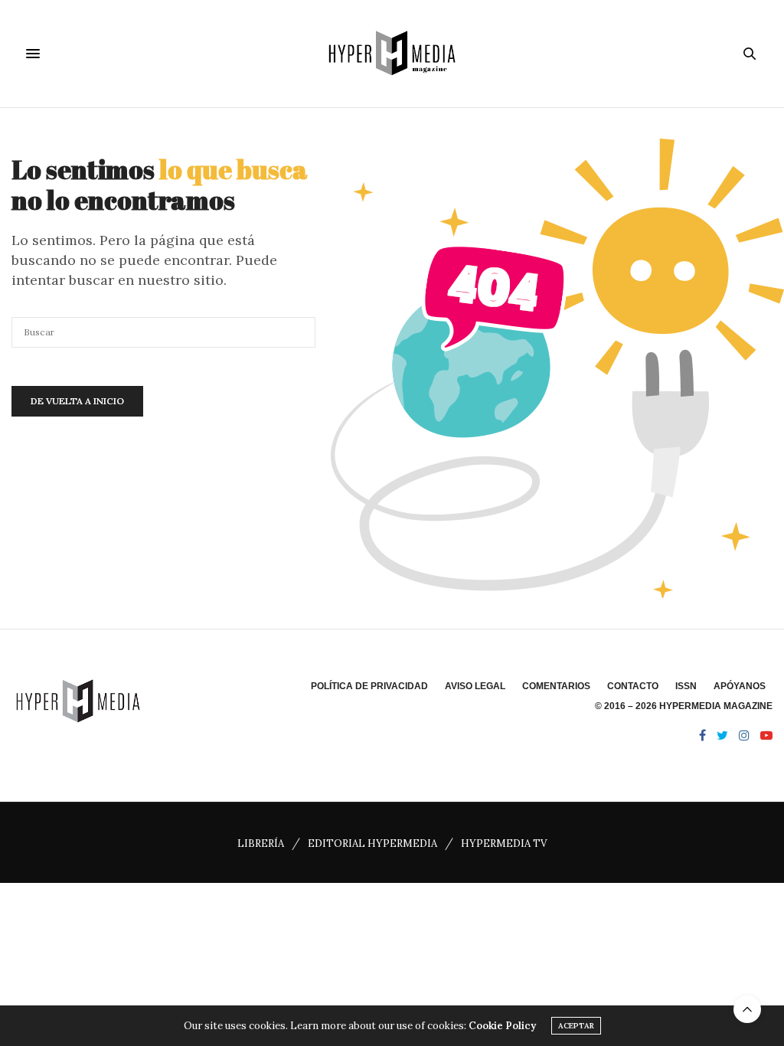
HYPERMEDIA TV (504, 843)
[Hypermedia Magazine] (392, 53)
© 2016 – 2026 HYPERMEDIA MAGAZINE (684, 706)
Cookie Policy (502, 1025)
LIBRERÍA (260, 843)
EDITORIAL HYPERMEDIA (372, 843)
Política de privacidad (369, 686)
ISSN (686, 686)
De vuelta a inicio (77, 401)
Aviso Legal (475, 686)
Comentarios (556, 686)
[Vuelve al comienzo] (747, 1009)
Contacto (632, 686)
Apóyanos (740, 686)
